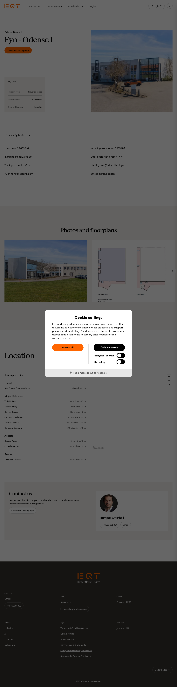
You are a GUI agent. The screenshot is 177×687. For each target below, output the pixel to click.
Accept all (68, 347)
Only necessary (109, 347)
